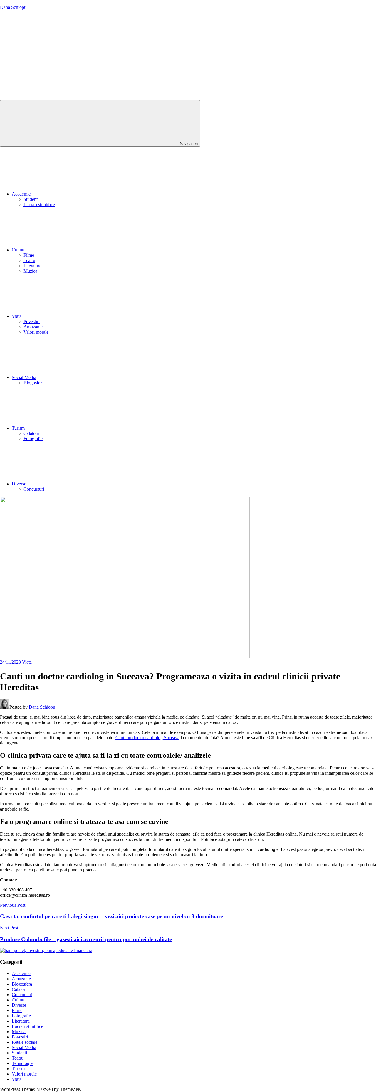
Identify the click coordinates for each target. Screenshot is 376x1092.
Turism (18, 427)
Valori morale (36, 332)
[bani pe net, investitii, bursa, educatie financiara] (46, 950)
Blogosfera (34, 382)
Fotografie (33, 438)
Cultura (19, 249)
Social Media (24, 377)
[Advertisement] (188, 56)
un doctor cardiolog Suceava (152, 737)
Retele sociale (24, 1042)
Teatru (29, 260)
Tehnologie (22, 1063)
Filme (29, 255)
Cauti (120, 737)
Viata (16, 316)
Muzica (30, 270)
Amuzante (33, 326)
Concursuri (34, 489)
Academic (21, 193)
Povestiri (32, 321)
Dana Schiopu (13, 7)
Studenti (31, 199)
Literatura (32, 265)
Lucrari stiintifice (39, 204)
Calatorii (31, 433)
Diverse (19, 483)
